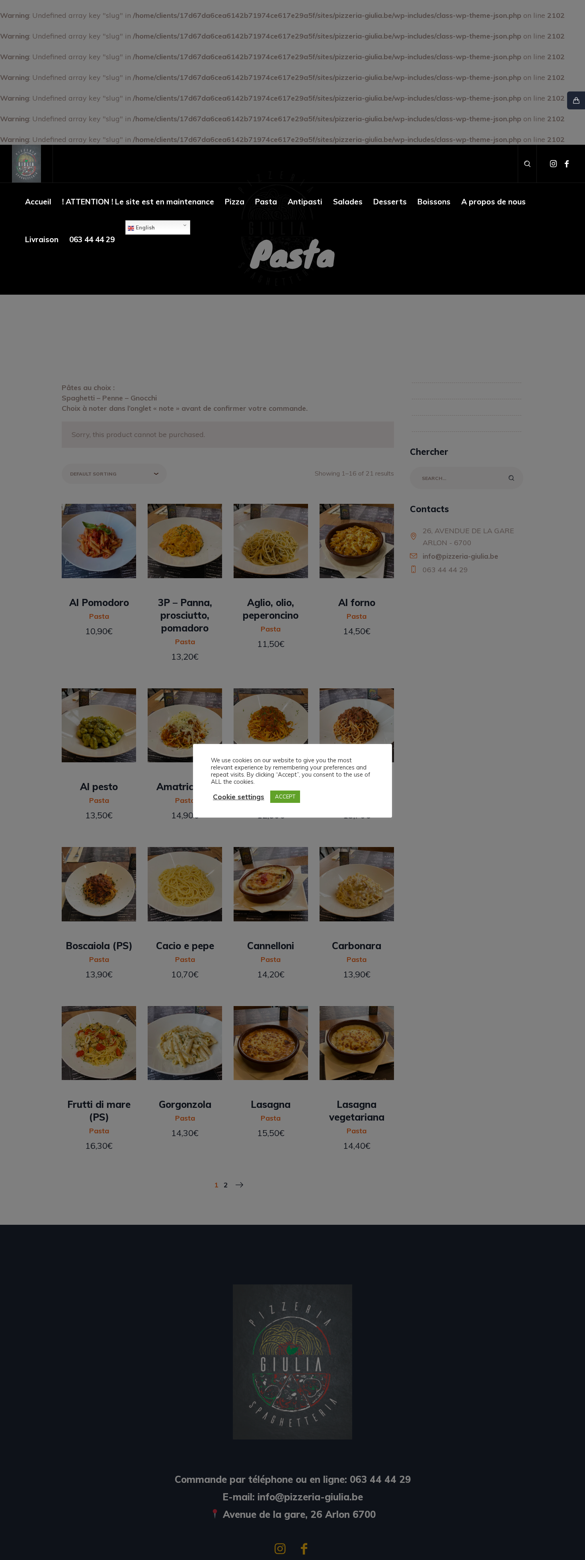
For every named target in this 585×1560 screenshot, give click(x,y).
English (144, 227)
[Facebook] (566, 164)
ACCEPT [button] (285, 796)
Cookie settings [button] (238, 797)
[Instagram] (553, 164)
